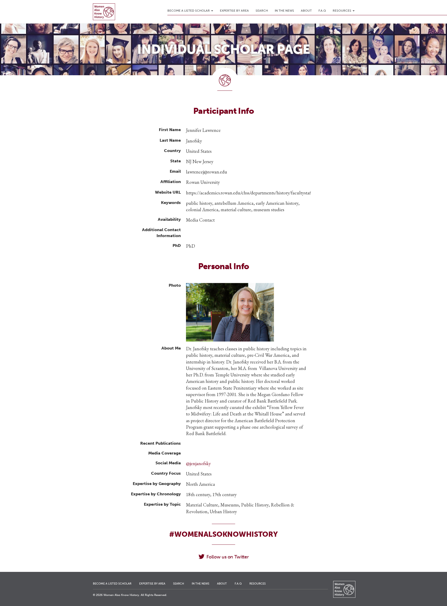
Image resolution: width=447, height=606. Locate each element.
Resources (342, 10)
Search (262, 10)
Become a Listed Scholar (189, 10)
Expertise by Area (234, 10)
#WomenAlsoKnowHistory (223, 534)
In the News (284, 10)
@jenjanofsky (198, 463)
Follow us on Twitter (227, 557)
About (306, 10)
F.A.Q (322, 10)
